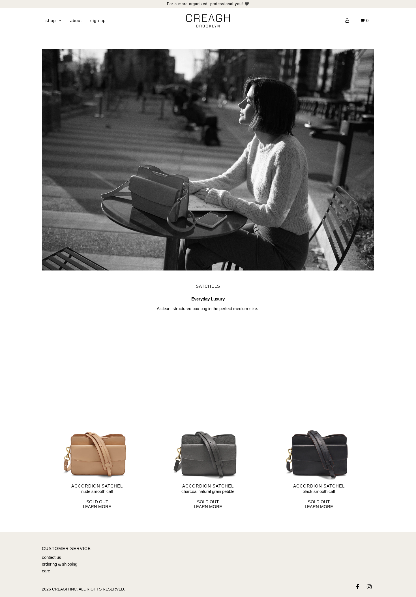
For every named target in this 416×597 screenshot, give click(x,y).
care (46, 570)
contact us (51, 557)
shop (51, 20)
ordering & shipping (59, 564)
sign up (98, 20)
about (76, 20)
